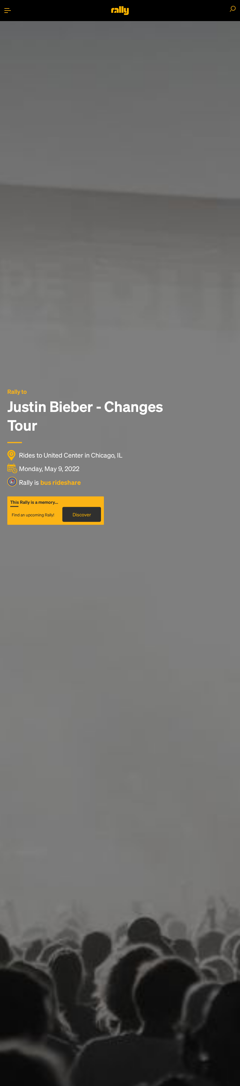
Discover (82, 514)
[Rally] (120, 10)
